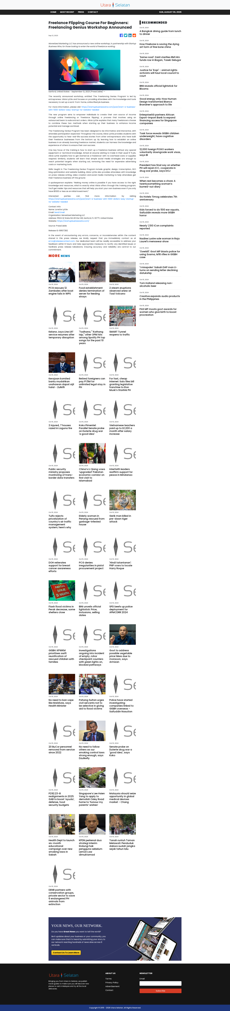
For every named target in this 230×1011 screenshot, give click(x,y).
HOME (53, 12)
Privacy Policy (111, 982)
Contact (109, 990)
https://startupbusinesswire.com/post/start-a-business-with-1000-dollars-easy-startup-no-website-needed (92, 108)
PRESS (81, 12)
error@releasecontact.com (62, 241)
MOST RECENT (67, 12)
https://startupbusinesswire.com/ (73, 221)
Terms (108, 978)
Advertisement (112, 986)
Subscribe (160, 990)
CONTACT (93, 12)
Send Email (59, 212)
